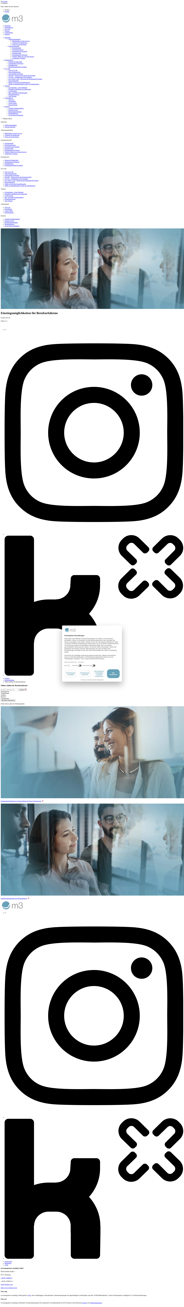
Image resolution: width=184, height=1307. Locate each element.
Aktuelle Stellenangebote (16, 108)
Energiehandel (16, 48)
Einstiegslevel (5, 691)
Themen (7, 31)
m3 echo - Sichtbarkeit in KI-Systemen (20, 77)
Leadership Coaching (18, 58)
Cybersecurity (12, 91)
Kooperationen (12, 105)
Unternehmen (9, 32)
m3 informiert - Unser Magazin (17, 87)
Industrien (8, 26)
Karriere (7, 34)
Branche (3, 697)
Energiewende (16, 53)
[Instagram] (94, 534)
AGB (6, 1265)
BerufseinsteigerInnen (15, 112)
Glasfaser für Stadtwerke (19, 43)
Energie (84, 1303)
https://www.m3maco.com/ (9, 1288)
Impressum (8, 1263)
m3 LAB (7, 29)
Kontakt (4, 1)
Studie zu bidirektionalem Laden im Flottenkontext (23, 84)
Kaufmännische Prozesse (19, 55)
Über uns (11, 100)
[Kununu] (94, 1258)
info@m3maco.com (7, 1284)
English (7, 11)
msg (29, 1295)
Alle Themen (12, 96)
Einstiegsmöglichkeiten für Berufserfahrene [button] (14, 898)
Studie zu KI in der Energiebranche (19, 82)
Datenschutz (8, 1261)
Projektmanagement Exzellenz (17, 67)
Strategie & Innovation (15, 62)
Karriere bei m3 (13, 110)
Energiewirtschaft (13, 46)
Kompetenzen (9, 27)
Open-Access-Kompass (19, 44)
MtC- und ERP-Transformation (17, 93)
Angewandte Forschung (15, 74)
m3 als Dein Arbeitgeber (15, 115)
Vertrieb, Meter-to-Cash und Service (23, 56)
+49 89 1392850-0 (6, 1278)
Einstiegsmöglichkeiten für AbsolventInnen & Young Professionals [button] (21, 801)
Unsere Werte (12, 103)
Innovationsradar (13, 81)
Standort (3, 695)
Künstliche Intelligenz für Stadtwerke (19, 89)
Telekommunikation (14, 39)
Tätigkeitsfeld (5, 693)
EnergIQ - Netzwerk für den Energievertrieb (21, 75)
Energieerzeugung (17, 49)
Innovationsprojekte (14, 72)
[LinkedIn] (5, 330)
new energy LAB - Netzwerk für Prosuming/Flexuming (25, 79)
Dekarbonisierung (13, 94)
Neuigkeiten (12, 101)
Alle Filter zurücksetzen (8, 700)
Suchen (22, 690)
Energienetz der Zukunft (19, 51)
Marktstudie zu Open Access (21, 41)
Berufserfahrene (13, 113)
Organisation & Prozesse (15, 63)
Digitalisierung (12, 65)
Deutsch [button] (10, 7)
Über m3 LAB (12, 70)
